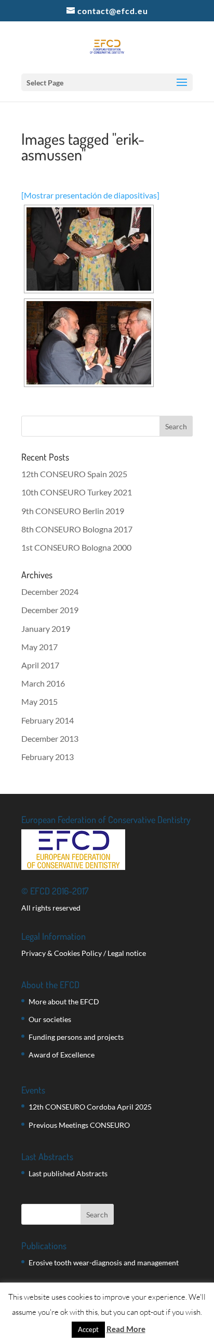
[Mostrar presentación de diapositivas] (90, 195)
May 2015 (39, 701)
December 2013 (49, 738)
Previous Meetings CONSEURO (79, 1125)
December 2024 (49, 591)
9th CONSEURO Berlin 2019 (72, 511)
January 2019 (45, 628)
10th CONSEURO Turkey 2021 (76, 492)
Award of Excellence (62, 1054)
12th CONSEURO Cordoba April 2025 (90, 1106)
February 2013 (47, 757)
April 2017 (40, 665)
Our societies (50, 1019)
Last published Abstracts (68, 1173)
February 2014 (47, 720)
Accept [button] (88, 1329)
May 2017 (39, 647)
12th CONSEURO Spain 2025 (74, 474)
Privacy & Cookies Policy (61, 953)
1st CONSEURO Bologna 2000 (76, 547)
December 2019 (49, 610)
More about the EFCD (64, 1001)
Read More (125, 1329)
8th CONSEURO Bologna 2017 (76, 529)
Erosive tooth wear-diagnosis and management (104, 1262)
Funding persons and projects (76, 1036)
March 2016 (43, 683)
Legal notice (127, 953)
